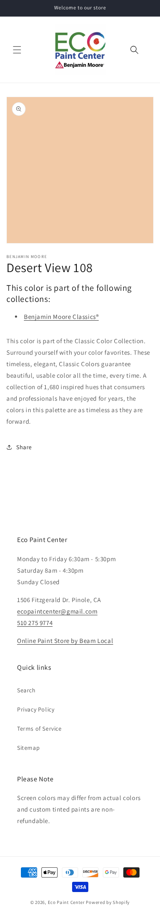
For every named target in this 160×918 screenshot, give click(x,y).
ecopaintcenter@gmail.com (57, 611)
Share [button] (24, 447)
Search (26, 690)
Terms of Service (39, 728)
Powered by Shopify (108, 902)
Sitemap (28, 748)
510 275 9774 (34, 623)
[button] (17, 49)
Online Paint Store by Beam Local (65, 641)
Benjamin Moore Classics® (61, 317)
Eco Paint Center (66, 902)
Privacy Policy (35, 709)
